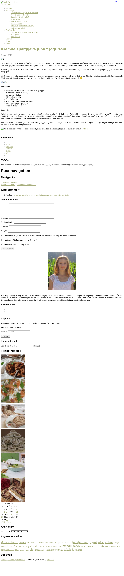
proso (11, 550)
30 (7, 520)
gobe (59, 543)
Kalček (85, 129)
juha (85, 165)
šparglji (91, 165)
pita (120, 546)
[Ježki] (13, 452)
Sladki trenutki (16, 24)
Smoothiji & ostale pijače (20, 17)
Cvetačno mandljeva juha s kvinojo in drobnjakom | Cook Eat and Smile (41, 195)
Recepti (9, 8)
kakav (101, 542)
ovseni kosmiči (87, 546)
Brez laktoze (15, 37)
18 (12, 514)
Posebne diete (11, 30)
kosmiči (11, 546)
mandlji (67, 546)
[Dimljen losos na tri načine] (13, 403)
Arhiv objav (5, 531)
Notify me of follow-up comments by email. (20, 240)
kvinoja (40, 546)
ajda (3, 542)
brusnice (35, 542)
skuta (36, 550)
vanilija (50, 549)
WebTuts (50, 560)
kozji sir (19, 546)
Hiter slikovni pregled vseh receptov (24, 13)
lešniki (46, 546)
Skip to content (6, 4)
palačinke (100, 546)
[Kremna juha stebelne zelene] (13, 477)
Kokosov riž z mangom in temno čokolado (18, 185)
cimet (51, 542)
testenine (42, 550)
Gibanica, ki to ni (9, 182)
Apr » (9, 522)
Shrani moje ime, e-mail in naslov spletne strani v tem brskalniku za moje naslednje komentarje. (40, 236)
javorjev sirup (80, 542)
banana (22, 542)
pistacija (115, 546)
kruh (33, 546)
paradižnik (108, 546)
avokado (12, 542)
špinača (78, 549)
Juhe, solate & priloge (19, 21)
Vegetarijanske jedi (18, 28)
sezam (27, 550)
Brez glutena (15, 34)
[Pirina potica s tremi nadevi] (13, 502)
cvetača (75, 165)
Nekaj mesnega (16, 19)
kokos (109, 542)
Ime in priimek (7, 222)
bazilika (30, 542)
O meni (9, 41)
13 (17, 512)
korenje (116, 543)
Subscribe (5, 336)
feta (55, 542)
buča (40, 543)
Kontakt (9, 43)
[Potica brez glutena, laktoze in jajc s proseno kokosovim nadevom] (13, 427)
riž (16, 550)
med (76, 546)
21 (2, 517)
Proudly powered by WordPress (13, 560)
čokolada (69, 549)
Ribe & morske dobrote (20, 15)
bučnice (45, 542)
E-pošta (4, 227)
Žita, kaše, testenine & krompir (22, 26)
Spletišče (4, 231)
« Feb (3, 522)
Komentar (5, 218)
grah (63, 542)
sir (31, 549)
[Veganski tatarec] (13, 378)
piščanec (5, 550)
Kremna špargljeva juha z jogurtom (33, 49)
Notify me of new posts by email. (16, 244)
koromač (4, 546)
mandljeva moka (57, 546)
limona (50, 546)
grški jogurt (68, 542)
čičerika (58, 549)
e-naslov (4, 332)
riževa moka (20, 550)
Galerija (9, 39)
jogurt (81, 165)
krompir (27, 546)
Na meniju (10, 10)
